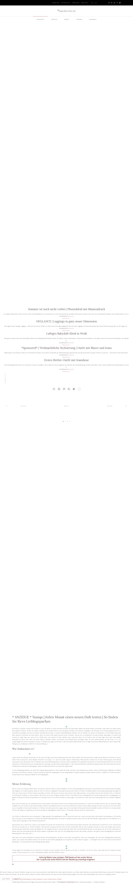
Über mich (84, 2)
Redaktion (55, 2)
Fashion (79, 19)
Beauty (67, 19)
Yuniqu (116, 739)
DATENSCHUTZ (65, 2)
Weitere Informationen (67, 882)
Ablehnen (17, 879)
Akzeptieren (6, 879)
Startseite (40, 19)
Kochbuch (93, 19)
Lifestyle (54, 19)
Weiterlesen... (66, 318)
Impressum (75, 2)
